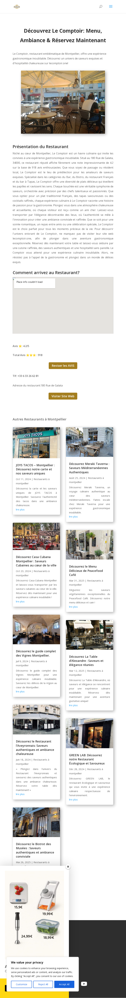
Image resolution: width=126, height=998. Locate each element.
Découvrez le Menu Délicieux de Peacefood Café (86, 570)
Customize (21, 984)
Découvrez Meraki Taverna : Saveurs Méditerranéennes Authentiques (89, 468)
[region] (43, 974)
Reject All (43, 984)
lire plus (20, 509)
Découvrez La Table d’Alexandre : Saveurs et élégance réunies (86, 661)
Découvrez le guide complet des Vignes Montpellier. (36, 653)
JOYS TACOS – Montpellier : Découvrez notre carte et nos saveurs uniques (35, 469)
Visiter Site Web (63, 396)
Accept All (64, 984)
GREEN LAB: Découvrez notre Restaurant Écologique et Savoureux (87, 759)
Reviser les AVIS (63, 366)
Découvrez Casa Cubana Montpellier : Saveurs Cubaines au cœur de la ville (36, 561)
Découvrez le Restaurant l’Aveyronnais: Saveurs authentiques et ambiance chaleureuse (35, 747)
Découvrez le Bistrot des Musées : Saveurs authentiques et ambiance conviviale (35, 850)
